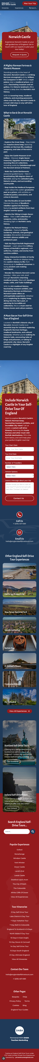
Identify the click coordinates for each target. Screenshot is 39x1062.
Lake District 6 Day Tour (19, 916)
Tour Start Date (11, 445)
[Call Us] (19, 515)
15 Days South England (19, 951)
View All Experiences (19, 897)
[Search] (32, 831)
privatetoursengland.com (24, 1057)
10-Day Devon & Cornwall (19, 942)
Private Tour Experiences (26, 1055)
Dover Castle (19, 867)
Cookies (16, 1005)
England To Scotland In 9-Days (19, 929)
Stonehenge (19, 854)
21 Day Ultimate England (19, 955)
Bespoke (15, 997)
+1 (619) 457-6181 (19, 979)
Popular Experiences (19, 844)
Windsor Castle (19, 858)
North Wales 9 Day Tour (19, 934)
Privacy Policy (15, 1001)
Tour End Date (10, 454)
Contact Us (19, 498)
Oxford (19, 850)
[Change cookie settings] (3, 1058)
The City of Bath (19, 884)
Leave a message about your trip (18, 480)
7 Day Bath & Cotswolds (19, 925)
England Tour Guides (19, 1010)
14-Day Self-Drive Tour (19, 946)
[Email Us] (19, 532)
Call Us (19, 521)
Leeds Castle (19, 875)
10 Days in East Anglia (20, 938)
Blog (24, 1005)
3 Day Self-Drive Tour (19, 912)
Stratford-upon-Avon (19, 880)
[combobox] (17, 831)
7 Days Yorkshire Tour (19, 921)
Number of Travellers (13, 463)
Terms (27, 1001)
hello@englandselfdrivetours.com (19, 975)
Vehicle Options (11, 472)
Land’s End (19, 871)
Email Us (19, 538)
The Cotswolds (19, 888)
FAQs (25, 997)
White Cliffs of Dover (19, 893)
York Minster (19, 863)
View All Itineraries (19, 959)
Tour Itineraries (19, 906)
